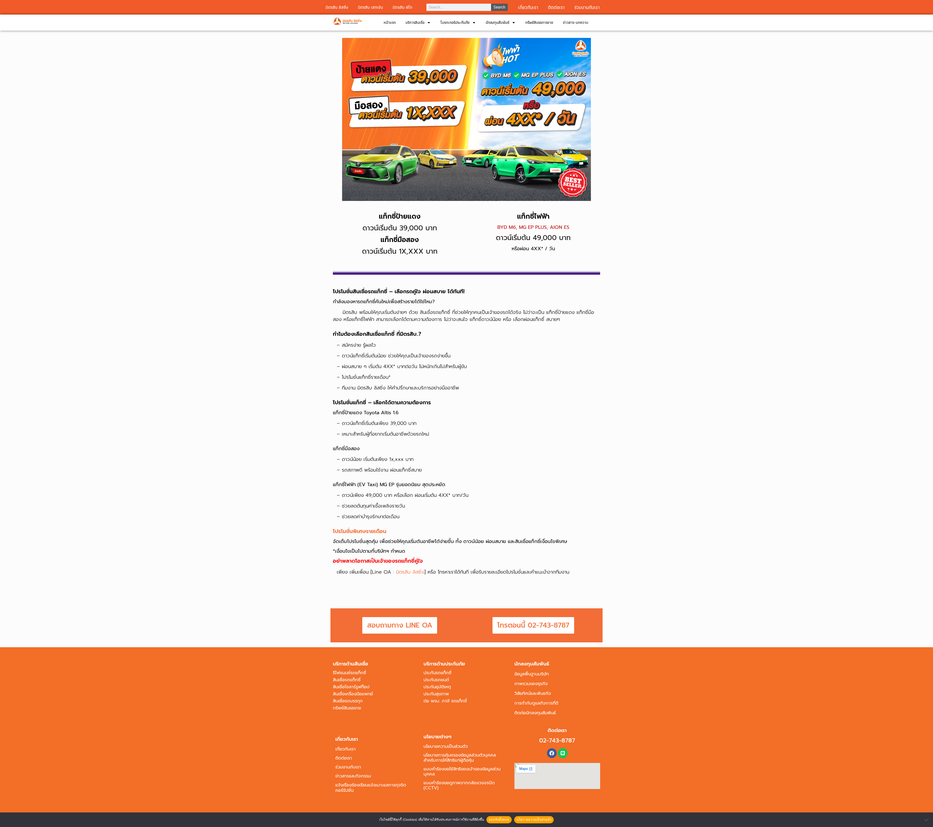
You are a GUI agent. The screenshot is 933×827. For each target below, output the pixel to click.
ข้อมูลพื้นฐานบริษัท (531, 674)
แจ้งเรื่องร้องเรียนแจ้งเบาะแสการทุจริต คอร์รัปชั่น (370, 788)
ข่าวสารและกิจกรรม (353, 776)
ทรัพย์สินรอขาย (347, 708)
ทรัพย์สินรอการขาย (539, 22)
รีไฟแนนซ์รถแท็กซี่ (349, 672)
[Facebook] (552, 753)
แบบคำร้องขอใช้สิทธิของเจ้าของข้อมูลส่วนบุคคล (462, 771)
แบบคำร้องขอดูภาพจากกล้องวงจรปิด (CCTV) (459, 785)
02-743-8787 (557, 740)
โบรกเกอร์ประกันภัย (455, 22)
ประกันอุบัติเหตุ (437, 686)
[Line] (563, 753)
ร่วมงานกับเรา (587, 7)
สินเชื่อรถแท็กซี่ (347, 679)
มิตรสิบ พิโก (402, 7)
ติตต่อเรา (556, 7)
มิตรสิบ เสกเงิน (370, 7)
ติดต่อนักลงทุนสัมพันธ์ (535, 712)
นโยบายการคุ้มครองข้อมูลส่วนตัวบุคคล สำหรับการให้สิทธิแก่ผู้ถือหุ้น (459, 758)
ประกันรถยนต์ (436, 679)
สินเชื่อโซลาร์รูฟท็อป (351, 686)
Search (499, 7)
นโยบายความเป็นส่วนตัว (445, 746)
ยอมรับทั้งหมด (499, 819)
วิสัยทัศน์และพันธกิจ (532, 693)
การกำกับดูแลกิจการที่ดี (536, 703)
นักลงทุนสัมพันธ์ (497, 22)
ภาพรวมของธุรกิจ (531, 683)
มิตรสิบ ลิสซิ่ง (337, 7)
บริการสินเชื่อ (415, 22)
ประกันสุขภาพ (436, 693)
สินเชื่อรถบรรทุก (348, 701)
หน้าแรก (390, 22)
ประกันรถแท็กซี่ (437, 672)
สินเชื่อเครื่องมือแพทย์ (353, 693)
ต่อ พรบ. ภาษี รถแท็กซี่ (445, 701)
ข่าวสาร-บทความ (575, 22)
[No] (926, 819)
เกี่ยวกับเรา (528, 7)
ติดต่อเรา (343, 758)
